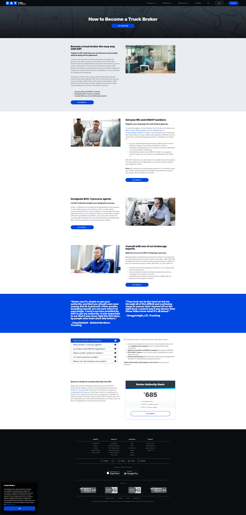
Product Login (150, 443)
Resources (182, 3)
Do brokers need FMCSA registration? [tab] (89, 349)
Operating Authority (114, 450)
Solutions (166, 3)
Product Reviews (114, 452)
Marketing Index (110, 498)
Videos (132, 452)
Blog (132, 445)
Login (219, 3)
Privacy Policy (136, 498)
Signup (233, 3)
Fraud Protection (150, 445)
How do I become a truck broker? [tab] (87, 340)
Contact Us (150, 450)
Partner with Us (95, 452)
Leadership (95, 443)
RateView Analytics (113, 445)
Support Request (150, 448)
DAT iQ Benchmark (114, 448)
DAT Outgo (114, 455)
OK (20, 508)
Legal (127, 498)
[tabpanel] (149, 352)
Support (150, 439)
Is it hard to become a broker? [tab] (85, 357)
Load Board (114, 443)
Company (95, 439)
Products (150, 3)
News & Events (95, 450)
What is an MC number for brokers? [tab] (88, 353)
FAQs (132, 443)
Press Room (132, 448)
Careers (95, 448)
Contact (198, 3)
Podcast (132, 455)
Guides (132, 450)
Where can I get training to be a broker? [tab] (90, 361)
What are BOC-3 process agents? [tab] (87, 345)
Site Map (120, 498)
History (96, 445)
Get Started (150, 413)
